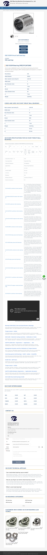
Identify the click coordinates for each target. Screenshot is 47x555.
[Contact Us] (44, 277)
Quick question (7, 448)
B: (5, 86)
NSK (6, 395)
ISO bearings (12, 10)
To (6, 441)
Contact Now (23, 46)
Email (7, 439)
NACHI (6, 404)
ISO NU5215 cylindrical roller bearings (13, 293)
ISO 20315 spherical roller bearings (13, 204)
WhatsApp (23, 49)
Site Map (14, 552)
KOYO (25, 401)
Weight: (6, 96)
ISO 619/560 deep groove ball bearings (14, 235)
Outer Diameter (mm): (10, 91)
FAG (25, 398)
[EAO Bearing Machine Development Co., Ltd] (6, 3)
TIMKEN (7, 401)
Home (4, 10)
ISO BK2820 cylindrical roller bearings (13, 226)
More (24, 505)
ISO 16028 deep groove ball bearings (13, 242)
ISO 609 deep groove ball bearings (13, 259)
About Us (5, 552)
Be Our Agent (24, 52)
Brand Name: (8, 74)
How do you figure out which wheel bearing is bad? (20, 480)
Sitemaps (18, 552)
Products (7, 10)
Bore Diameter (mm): (9, 84)
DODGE (25, 404)
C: (5, 94)
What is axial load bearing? (14, 487)
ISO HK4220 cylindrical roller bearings (13, 188)
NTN (6, 398)
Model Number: (8, 76)
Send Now (18, 462)
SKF (25, 395)
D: (5, 131)
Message (8, 450)
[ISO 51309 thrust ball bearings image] (23, 23)
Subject (8, 444)
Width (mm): (7, 81)
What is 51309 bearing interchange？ (23, 43)
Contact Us (10, 552)
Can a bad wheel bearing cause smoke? (17, 472)
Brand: (6, 89)
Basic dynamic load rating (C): (12, 79)
